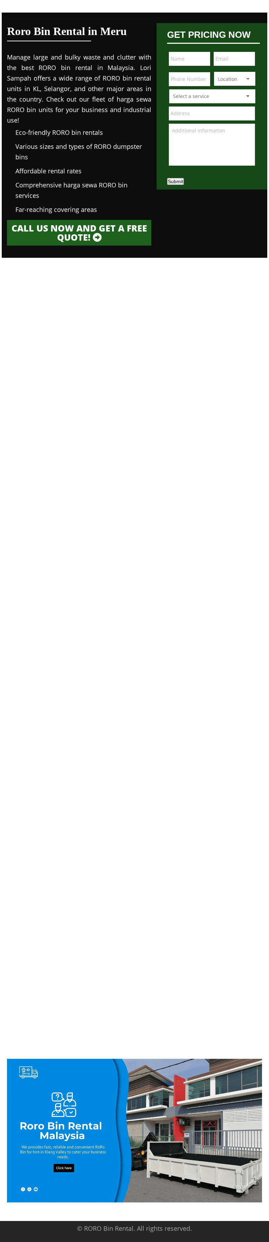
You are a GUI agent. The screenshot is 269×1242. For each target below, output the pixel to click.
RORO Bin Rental (108, 1228)
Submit (175, 181)
